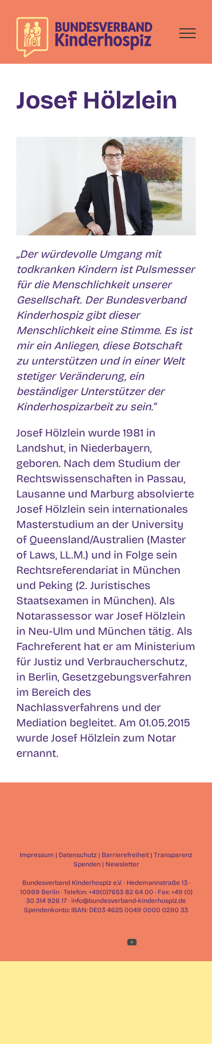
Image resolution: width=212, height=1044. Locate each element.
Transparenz (173, 855)
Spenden (87, 864)
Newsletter (122, 864)
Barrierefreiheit (125, 855)
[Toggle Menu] (187, 33)
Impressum (37, 855)
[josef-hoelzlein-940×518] (106, 142)
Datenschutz (78, 855)
